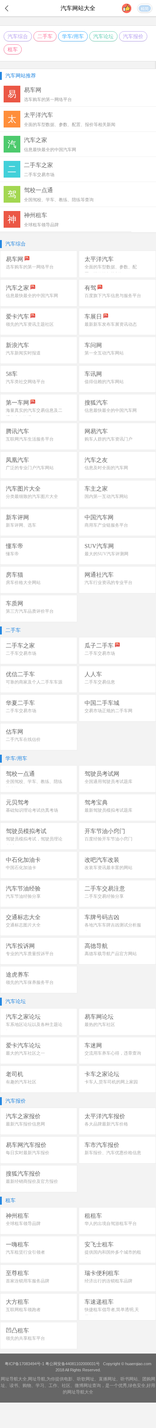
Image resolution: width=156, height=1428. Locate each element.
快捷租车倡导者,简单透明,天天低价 (112, 1313)
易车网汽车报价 (26, 1145)
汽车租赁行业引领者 (25, 1252)
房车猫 (14, 575)
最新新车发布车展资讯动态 (111, 324)
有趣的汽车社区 (21, 1081)
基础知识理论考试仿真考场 (32, 810)
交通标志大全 (23, 917)
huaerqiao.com (138, 1364)
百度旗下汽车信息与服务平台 (113, 295)
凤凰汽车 (17, 460)
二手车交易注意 (105, 888)
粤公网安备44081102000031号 (72, 1364)
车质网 (14, 603)
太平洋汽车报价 (105, 1116)
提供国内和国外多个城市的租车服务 (113, 1256)
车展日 (93, 316)
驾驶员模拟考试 (26, 831)
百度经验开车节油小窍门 (108, 838)
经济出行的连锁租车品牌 (108, 1280)
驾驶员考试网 (102, 774)
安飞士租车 (99, 1244)
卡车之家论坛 (102, 1074)
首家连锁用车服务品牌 (27, 1280)
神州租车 (17, 1216)
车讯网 (93, 374)
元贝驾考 (17, 802)
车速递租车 (99, 1302)
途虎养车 (17, 974)
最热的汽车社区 (100, 1024)
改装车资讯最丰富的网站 (108, 867)
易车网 (14, 259)
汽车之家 (17, 288)
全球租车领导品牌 (23, 1223)
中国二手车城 (102, 703)
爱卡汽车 (17, 316)
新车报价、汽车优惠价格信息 (113, 1152)
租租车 (93, 1216)
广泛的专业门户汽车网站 (30, 467)
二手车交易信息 (100, 682)
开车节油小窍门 (105, 831)
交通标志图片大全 (23, 925)
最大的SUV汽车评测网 (106, 553)
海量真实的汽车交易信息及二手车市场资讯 (34, 414)
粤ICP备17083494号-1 (24, 1364)
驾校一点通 (20, 774)
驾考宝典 (96, 802)
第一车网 (17, 402)
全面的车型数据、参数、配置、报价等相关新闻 (111, 270)
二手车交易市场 (21, 653)
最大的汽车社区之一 (25, 1053)
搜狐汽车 (96, 402)
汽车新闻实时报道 (23, 353)
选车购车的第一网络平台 (30, 266)
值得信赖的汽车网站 (104, 381)
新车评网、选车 (21, 525)
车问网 (93, 345)
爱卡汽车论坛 (23, 1045)
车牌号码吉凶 (102, 917)
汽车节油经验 (23, 888)
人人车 (93, 674)
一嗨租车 (17, 1244)
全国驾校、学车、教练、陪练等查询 (34, 785)
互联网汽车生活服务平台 (30, 439)
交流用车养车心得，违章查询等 (113, 1057)
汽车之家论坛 (23, 1017)
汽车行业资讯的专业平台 (108, 582)
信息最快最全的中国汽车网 (32, 295)
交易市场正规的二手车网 (108, 710)
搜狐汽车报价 (23, 1174)
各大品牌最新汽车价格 (106, 1124)
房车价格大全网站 (23, 582)
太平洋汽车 (99, 259)
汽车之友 (96, 460)
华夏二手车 (20, 703)
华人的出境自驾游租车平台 (111, 1223)
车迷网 (93, 1045)
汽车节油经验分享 (23, 896)
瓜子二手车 (99, 645)
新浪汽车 (17, 345)
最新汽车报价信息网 (25, 1124)
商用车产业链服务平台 (106, 525)
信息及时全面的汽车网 (106, 467)
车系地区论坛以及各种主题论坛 (34, 1028)
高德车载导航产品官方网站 (111, 953)
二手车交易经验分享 (104, 896)
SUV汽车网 (99, 546)
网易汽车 (96, 431)
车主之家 (96, 489)
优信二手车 (20, 674)
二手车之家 (20, 645)
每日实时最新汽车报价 (27, 1152)
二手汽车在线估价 (23, 739)
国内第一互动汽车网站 (106, 496)
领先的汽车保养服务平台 (30, 982)
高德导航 (96, 946)
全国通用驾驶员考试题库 (108, 781)
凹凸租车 (17, 1330)
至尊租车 (17, 1273)
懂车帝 (14, 546)
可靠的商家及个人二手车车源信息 (34, 685)
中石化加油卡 (23, 860)
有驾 (90, 288)
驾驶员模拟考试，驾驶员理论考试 (34, 842)
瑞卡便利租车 (102, 1273)
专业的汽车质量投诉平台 (30, 953)
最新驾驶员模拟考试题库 (108, 810)
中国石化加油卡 (21, 867)
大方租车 (17, 1302)
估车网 (14, 732)
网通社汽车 (99, 575)
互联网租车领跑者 (23, 1309)
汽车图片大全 (23, 489)
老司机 (14, 1074)
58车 (11, 374)
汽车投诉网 (20, 946)
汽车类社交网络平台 (25, 381)
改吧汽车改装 (102, 860)
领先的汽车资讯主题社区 (30, 324)
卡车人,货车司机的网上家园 (111, 1081)
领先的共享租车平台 (25, 1338)
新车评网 (17, 517)
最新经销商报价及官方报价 (32, 1181)
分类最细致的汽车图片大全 (32, 496)
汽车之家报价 (23, 1116)
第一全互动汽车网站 (104, 353)
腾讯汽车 (17, 431)
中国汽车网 (99, 517)
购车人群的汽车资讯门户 (108, 439)
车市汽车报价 (102, 1145)
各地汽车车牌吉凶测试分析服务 (113, 928)
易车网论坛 (99, 1017)
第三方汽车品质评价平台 (30, 611)
